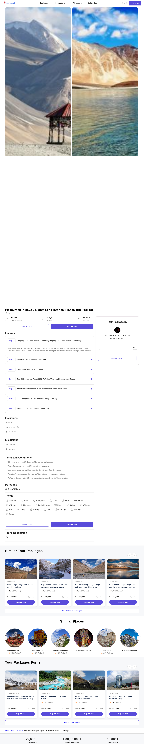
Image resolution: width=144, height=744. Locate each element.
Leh (9, 313)
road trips (62, 509)
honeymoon (40, 500)
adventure (12, 500)
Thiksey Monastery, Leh (83, 650)
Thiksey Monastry (60, 650)
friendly (22, 509)
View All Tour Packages (72, 722)
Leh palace (106, 650)
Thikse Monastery (129, 650)
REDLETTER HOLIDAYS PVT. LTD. (117, 335)
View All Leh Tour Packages (72, 611)
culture (72, 505)
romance (79, 500)
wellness (12, 505)
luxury (55, 500)
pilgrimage (27, 505)
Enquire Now (21, 602)
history (59, 505)
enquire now (72, 326)
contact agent (27, 326)
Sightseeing (92, 3)
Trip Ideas (76, 3)
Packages (44, 3)
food (49, 509)
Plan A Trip (135, 3)
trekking (36, 509)
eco (10, 509)
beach (26, 500)
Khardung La (37, 650)
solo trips (77, 509)
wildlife (67, 500)
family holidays (44, 505)
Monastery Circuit (14, 650)
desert (11, 514)
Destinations (60, 3)
